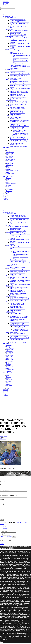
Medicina (5, 400)
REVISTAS (6, 2)
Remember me (6, 535)
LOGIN (2, 544)
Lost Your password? (6, 536)
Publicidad (6, 3)
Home (1, 400)
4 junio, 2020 (3, 436)
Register (5, 528)
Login (4, 526)
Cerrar (1, 642)
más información (4, 548)
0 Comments (3, 439)
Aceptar (11, 548)
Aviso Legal (19, 522)
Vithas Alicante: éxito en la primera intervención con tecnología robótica (3, 405)
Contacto (5, 5)
